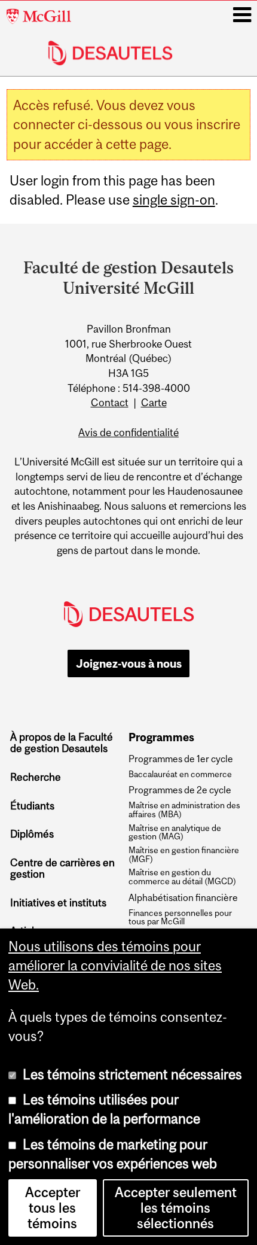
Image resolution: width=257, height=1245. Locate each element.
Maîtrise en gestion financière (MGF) (183, 855)
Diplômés (32, 834)
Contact (109, 403)
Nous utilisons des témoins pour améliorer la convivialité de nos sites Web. (115, 966)
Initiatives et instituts (58, 902)
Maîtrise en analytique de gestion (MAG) (174, 833)
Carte (154, 403)
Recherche (35, 777)
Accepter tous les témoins (52, 1208)
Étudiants (32, 805)
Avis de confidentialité (128, 433)
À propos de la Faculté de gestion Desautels (61, 743)
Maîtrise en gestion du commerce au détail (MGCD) (182, 877)
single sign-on (174, 200)
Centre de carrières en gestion (62, 868)
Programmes (161, 738)
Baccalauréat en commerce (180, 774)
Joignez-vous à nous (129, 663)
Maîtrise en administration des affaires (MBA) (184, 810)
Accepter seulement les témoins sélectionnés (176, 1208)
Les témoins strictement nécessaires (132, 1074)
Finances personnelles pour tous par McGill (180, 918)
